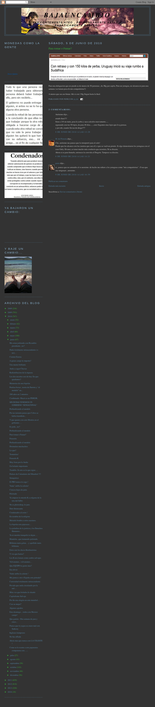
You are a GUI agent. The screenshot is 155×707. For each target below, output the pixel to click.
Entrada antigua (143, 186)
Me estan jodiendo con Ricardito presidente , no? (23, 344)
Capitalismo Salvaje (18, 596)
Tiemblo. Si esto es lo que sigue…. (24, 470)
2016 (10, 691)
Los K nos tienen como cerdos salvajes (25, 557)
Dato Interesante (16, 508)
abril (12, 331)
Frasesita (13, 438)
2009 (10, 312)
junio (12, 339)
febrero (13, 323)
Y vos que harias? (17, 554)
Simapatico (14, 478)
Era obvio (14, 569)
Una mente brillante (18, 364)
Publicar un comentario (58, 181)
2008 (10, 308)
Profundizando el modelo (20, 409)
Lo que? (13, 450)
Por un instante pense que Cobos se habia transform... (24, 414)
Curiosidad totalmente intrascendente (25, 581)
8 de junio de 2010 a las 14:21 (72, 156)
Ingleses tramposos (17, 632)
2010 (10, 316)
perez (57, 163)
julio (12, 655)
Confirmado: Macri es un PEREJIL (24, 398)
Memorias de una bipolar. (20, 383)
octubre (13, 667)
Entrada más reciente (57, 186)
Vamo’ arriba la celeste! (19, 485)
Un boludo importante (19, 466)
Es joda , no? (15, 426)
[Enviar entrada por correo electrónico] (81, 99)
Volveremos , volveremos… (21, 561)
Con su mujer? (15, 604)
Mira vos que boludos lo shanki (22, 592)
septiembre (15, 663)
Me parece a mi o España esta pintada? (25, 577)
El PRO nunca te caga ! (19, 481)
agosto (13, 659)
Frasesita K (14, 458)
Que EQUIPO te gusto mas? (21, 565)
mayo (12, 335)
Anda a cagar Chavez (18, 368)
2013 (10, 688)
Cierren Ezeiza (15, 356)
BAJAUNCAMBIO (77, 14)
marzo (13, 327)
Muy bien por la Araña (19, 462)
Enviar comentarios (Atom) (71, 191)
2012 (10, 684)
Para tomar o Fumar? (60, 48)
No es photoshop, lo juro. (20, 504)
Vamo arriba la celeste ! (19, 573)
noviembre (14, 671)
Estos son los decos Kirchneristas (23, 550)
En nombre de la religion (20, 516)
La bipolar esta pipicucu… (20, 524)
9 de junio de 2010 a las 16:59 (72, 174)
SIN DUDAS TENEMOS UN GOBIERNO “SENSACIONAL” (23, 403)
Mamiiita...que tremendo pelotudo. (24, 539)
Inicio (101, 186)
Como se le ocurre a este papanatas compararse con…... (24, 649)
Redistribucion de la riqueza (21, 372)
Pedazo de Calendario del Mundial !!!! (25, 474)
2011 (10, 680)
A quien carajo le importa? (20, 360)
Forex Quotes (13, 74)
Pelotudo (13, 493)
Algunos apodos (16, 608)
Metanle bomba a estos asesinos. (23, 520)
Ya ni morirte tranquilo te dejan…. (24, 535)
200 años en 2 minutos (19, 394)
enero (12, 319)
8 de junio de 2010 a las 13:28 (72, 132)
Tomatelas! (14, 454)
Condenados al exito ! (19, 512)
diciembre (14, 675)
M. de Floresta (61, 138)
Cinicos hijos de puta (18, 489)
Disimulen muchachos (19, 446)
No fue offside (15, 636)
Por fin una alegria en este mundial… (25, 600)
